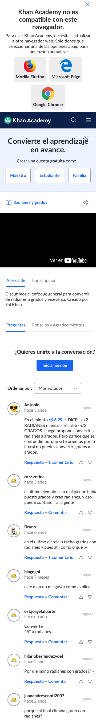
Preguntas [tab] (15, 325)
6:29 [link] (57, 420)
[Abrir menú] (88, 120)
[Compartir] (86, 202)
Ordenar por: (19, 388)
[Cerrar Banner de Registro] (86, 138)
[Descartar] (87, 4)
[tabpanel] (48, 297)
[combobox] (57, 388)
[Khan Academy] (25, 120)
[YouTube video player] (48, 240)
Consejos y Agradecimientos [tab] (58, 325)
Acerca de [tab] (15, 280)
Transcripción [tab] (44, 280)
